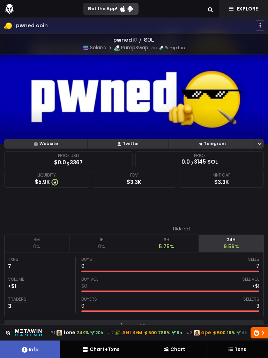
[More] (260, 25)
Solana (98, 47)
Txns (240, 349)
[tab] (36, 243)
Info (34, 349)
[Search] (210, 8)
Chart (177, 349)
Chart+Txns (105, 349)
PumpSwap (134, 47)
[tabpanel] (134, 284)
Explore (247, 8)
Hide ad (181, 229)
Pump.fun (175, 48)
